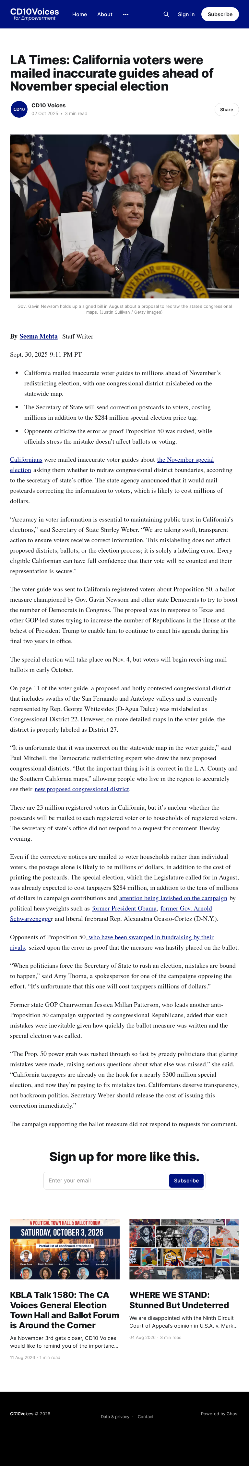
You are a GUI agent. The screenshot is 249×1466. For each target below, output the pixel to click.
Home (79, 14)
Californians (26, 459)
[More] (126, 14)
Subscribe (220, 14)
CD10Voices (21, 1413)
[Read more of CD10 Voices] (19, 109)
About (105, 14)
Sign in (186, 14)
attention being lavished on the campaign (173, 897)
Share (226, 109)
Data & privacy (115, 1416)
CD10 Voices (48, 105)
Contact (146, 1416)
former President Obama (124, 908)
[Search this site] (166, 14)
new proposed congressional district (82, 788)
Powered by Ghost (220, 1413)
